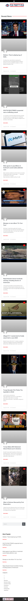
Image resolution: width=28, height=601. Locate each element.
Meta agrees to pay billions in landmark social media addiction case (13, 167)
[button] (14, 1)
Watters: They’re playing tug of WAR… (12, 537)
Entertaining (6, 588)
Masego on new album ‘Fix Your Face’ (12, 559)
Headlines (6, 590)
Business (6, 580)
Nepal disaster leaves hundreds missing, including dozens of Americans (12, 280)
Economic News (7, 583)
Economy (6, 587)
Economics (6, 585)
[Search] (23, 524)
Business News (7, 582)
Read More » (5, 67)
